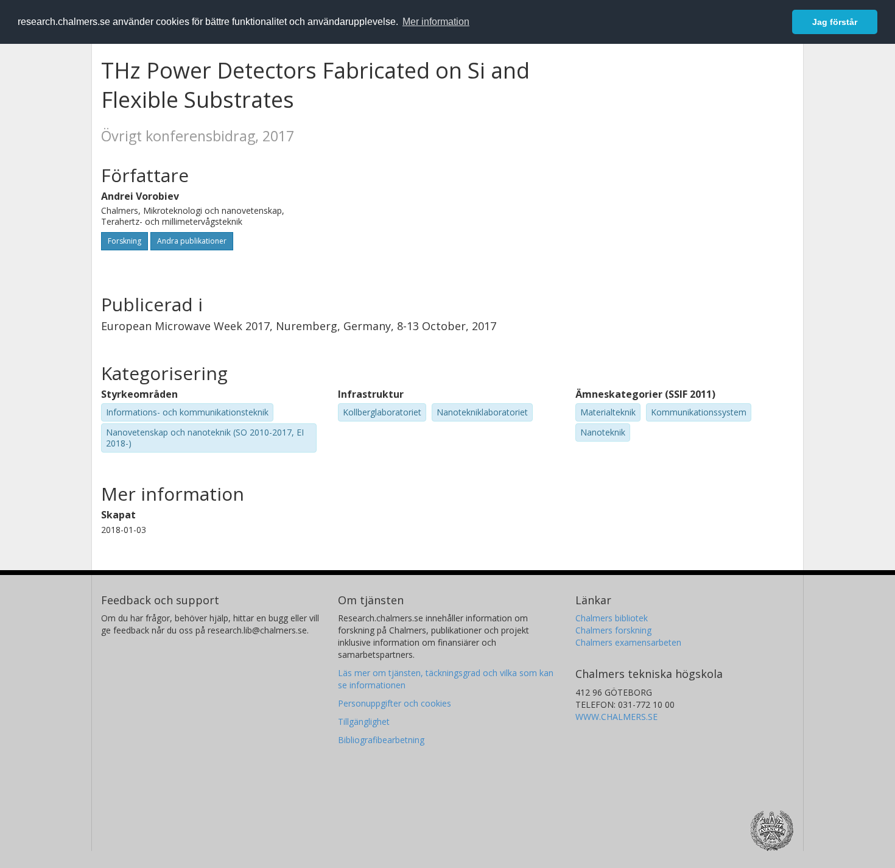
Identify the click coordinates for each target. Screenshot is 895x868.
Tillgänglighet (364, 721)
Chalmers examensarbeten (628, 642)
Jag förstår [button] (834, 22)
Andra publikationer (191, 241)
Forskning (124, 241)
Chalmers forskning (613, 630)
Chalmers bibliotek (611, 618)
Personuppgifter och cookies (394, 703)
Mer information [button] (435, 21)
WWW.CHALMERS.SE (616, 716)
